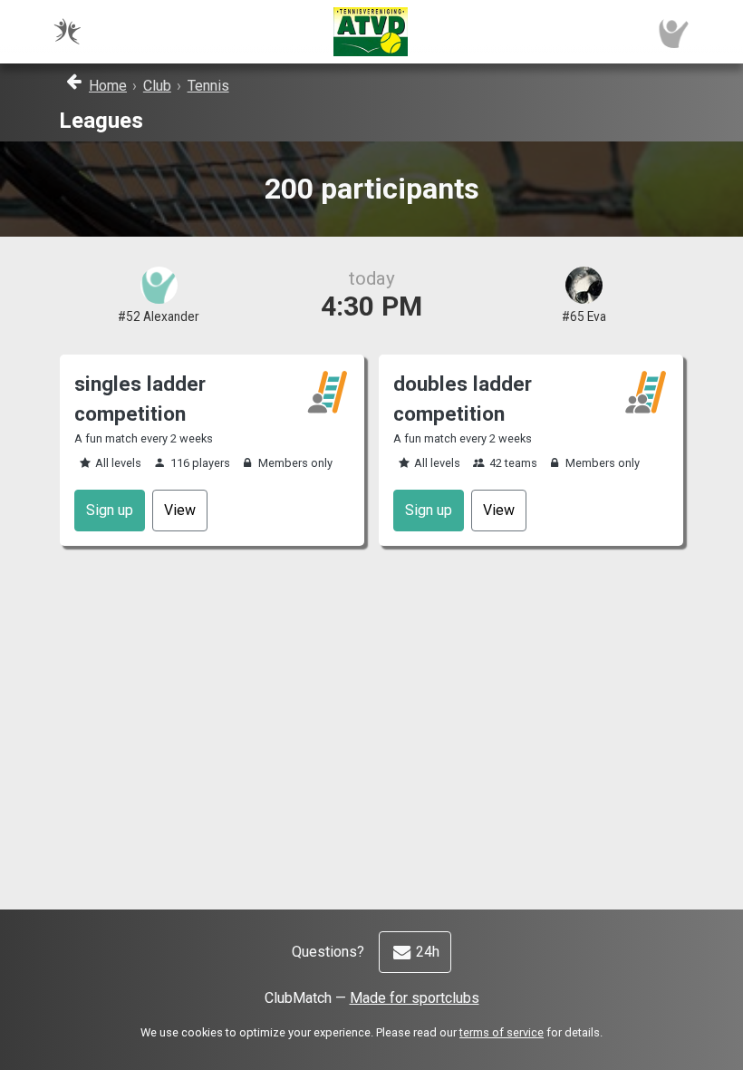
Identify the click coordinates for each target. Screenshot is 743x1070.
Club (157, 85)
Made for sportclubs (414, 998)
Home (108, 85)
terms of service (501, 1032)
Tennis (208, 85)
